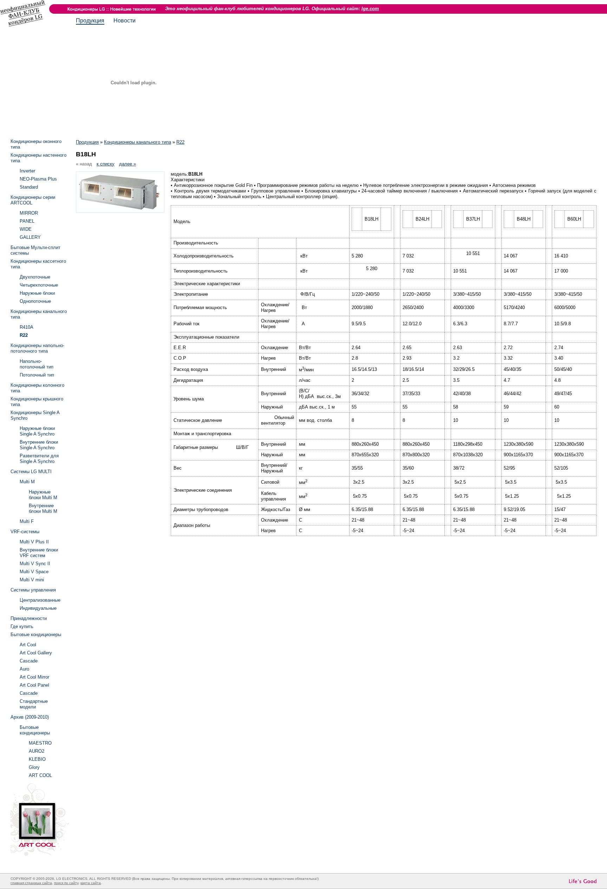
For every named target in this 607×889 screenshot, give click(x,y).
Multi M (27, 481)
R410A (26, 327)
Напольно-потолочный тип (36, 364)
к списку (106, 163)
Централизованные (40, 600)
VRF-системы (25, 531)
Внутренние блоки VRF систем (39, 552)
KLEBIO (37, 759)
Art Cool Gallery (36, 652)
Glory (34, 767)
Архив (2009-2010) (30, 717)
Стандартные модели (34, 704)
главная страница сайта (31, 883)
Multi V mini (32, 579)
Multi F (27, 521)
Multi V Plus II (34, 541)
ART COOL (40, 775)
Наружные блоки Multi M (43, 494)
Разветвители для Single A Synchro (39, 458)
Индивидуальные (38, 608)
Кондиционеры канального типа (137, 142)
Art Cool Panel (34, 685)
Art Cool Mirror (34, 677)
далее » (127, 163)
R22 (180, 142)
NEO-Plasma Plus (38, 179)
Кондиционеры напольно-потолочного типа (37, 348)
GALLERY (30, 237)
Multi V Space (34, 571)
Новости (124, 21)
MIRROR (29, 213)
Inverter (27, 171)
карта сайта (90, 883)
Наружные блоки (37, 293)
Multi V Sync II (35, 563)
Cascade (29, 661)
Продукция (90, 21)
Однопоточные (35, 301)
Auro (24, 669)
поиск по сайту (66, 883)
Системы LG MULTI (31, 471)
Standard (29, 187)
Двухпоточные (35, 277)
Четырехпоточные (39, 285)
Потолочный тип (37, 375)
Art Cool (28, 644)
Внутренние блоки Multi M (43, 508)
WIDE (26, 229)
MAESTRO (40, 743)
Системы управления (33, 590)
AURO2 (36, 751)
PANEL (27, 221)
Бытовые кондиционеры (36, 634)
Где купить (22, 626)
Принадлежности (29, 618)
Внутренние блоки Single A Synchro (39, 444)
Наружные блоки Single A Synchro (37, 431)
